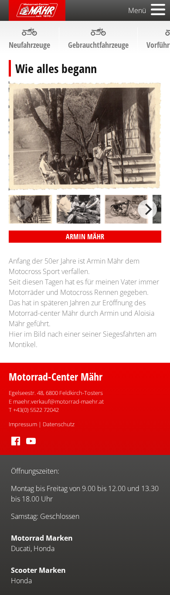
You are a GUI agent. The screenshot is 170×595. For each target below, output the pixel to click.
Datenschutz (59, 424)
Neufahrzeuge (29, 45)
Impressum (23, 424)
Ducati (21, 548)
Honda (44, 548)
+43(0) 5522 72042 (36, 410)
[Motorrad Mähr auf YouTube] (31, 446)
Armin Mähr (85, 236)
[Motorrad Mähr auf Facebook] (16, 446)
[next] (147, 209)
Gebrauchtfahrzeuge (98, 45)
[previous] (22, 209)
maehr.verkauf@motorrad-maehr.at (58, 401)
